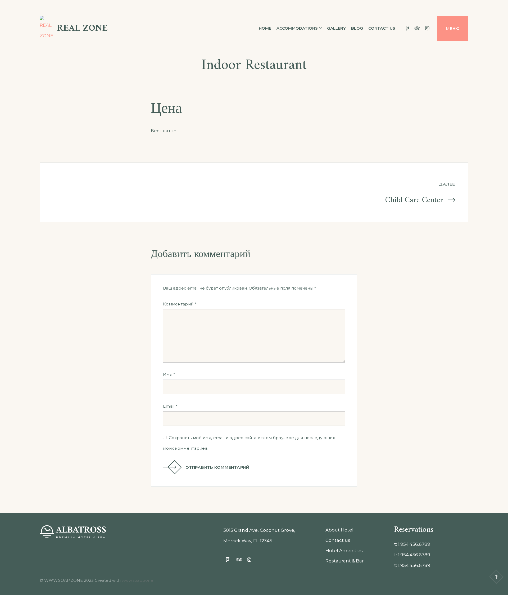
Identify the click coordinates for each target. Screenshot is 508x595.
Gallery (336, 28)
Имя (169, 374)
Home (265, 28)
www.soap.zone (137, 580)
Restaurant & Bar (344, 561)
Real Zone (82, 28)
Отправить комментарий (217, 467)
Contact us (381, 28)
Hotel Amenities (344, 550)
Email (170, 406)
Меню (453, 28)
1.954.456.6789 (414, 544)
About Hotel (339, 530)
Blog (357, 28)
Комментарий (180, 303)
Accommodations (297, 28)
